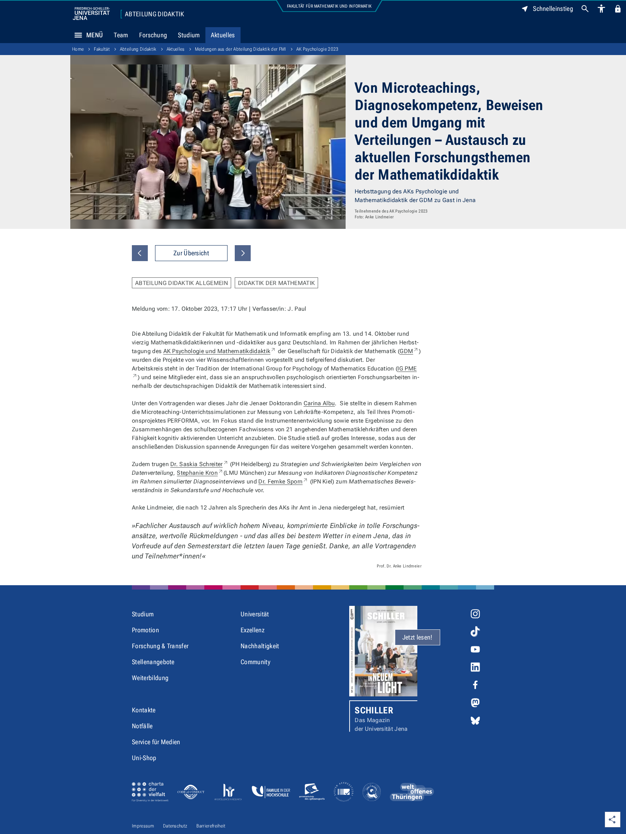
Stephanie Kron (200, 472)
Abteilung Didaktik (154, 14)
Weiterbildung (150, 678)
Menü (94, 35)
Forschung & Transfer (160, 646)
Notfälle (142, 726)
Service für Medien (156, 742)
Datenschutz (175, 826)
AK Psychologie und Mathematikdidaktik (219, 351)
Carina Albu (319, 403)
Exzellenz (252, 630)
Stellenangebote (153, 662)
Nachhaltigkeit (260, 646)
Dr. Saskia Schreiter (199, 464)
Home (78, 49)
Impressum (143, 826)
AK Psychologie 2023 (317, 49)
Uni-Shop (144, 758)
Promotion (145, 630)
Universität (255, 614)
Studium (189, 35)
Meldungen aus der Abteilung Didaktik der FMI (240, 49)
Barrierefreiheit (210, 826)
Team (121, 35)
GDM (409, 351)
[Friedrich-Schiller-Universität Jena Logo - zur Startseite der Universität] (91, 13)
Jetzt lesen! (417, 637)
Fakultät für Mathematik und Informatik (329, 6)
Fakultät (102, 49)
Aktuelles (223, 35)
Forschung (153, 35)
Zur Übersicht (191, 253)
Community (255, 662)
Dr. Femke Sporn (283, 481)
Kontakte (144, 710)
